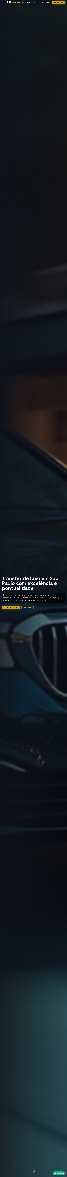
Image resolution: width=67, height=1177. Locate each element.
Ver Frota (27, 607)
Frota (34, 2)
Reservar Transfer (11, 607)
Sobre (41, 2)
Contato (47, 2)
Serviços (27, 2)
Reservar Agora (58, 2)
